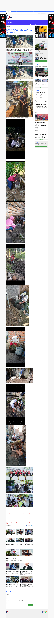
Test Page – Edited (35, 24)
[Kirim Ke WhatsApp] (32, 525)
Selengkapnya (41, 87)
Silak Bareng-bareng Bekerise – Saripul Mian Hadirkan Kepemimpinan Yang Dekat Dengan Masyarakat (18, 513)
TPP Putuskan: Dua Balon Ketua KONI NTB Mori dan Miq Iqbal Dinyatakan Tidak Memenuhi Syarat (41, 134)
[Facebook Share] (26, 525)
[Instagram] (44, 612)
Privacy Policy (30, 24)
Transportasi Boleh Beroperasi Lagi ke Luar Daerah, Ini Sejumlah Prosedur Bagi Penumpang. (41, 98)
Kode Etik (20, 24)
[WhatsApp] (45, 612)
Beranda (8, 24)
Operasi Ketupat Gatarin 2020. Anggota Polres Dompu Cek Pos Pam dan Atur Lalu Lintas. (41, 104)
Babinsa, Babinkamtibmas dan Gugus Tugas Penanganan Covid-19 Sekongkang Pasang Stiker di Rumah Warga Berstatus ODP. (41, 107)
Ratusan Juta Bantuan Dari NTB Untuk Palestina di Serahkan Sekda (27, 522)
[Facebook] (42, 612)
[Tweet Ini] (28, 525)
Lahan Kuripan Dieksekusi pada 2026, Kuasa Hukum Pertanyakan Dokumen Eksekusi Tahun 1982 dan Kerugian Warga (41, 128)
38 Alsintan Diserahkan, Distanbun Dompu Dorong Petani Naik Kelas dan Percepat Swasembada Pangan (40, 125)
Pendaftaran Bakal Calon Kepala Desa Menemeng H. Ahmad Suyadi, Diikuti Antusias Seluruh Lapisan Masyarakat (19, 516)
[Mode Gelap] (47, 13)
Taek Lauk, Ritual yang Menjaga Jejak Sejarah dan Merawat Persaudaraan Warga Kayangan (45, 84)
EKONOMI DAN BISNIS (9, 22)
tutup (5, 14)
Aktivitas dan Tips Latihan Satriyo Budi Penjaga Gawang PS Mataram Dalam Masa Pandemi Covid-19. (41, 95)
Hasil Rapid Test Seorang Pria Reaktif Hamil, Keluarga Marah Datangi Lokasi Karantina (41, 101)
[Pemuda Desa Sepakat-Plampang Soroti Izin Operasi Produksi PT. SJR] (20, 531)
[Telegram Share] (31, 525)
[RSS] (47, 612)
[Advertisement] (23, 5)
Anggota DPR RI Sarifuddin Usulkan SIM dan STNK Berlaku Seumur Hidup (41, 92)
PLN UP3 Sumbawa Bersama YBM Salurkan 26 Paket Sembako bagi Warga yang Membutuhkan (14, 11)
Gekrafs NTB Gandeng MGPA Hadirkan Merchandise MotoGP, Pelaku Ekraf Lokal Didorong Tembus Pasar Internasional (40, 123)
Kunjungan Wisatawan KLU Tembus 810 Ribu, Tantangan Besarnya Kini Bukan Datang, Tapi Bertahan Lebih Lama (38, 84)
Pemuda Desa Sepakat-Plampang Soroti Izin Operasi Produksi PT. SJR (19, 535)
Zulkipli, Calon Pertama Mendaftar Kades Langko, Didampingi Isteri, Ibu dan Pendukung (19, 544)
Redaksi (27, 614)
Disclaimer (13, 24)
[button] (45, 13)
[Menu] (7, 13)
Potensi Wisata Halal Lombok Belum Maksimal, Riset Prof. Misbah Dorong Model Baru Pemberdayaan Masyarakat (41, 77)
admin (8, 33)
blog (10, 24)
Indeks (17, 24)
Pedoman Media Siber (25, 24)
